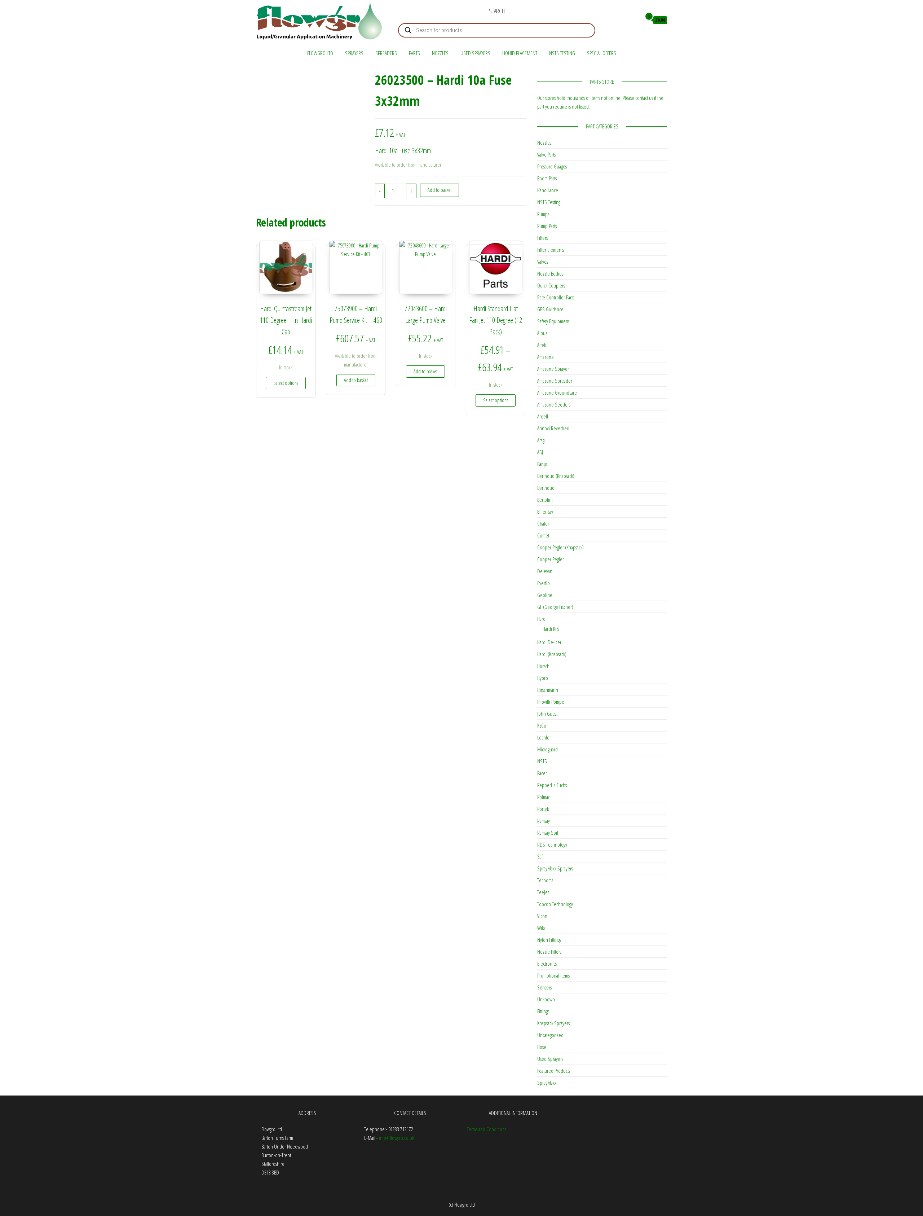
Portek (543, 808)
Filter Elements (550, 249)
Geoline (544, 594)
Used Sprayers (475, 53)
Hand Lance (547, 190)
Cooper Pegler (550, 559)
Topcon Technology (555, 904)
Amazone (545, 356)
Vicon (542, 915)
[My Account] (634, 20)
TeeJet (543, 892)
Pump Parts (547, 225)
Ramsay (543, 820)
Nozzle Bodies (550, 273)
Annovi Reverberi (553, 428)
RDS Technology (552, 844)
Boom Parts (547, 178)
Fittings (543, 1011)
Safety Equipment (553, 321)
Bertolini (545, 499)
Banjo (542, 463)
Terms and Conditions (486, 1129)
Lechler (544, 737)
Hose (541, 1046)
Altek (541, 344)
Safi (540, 856)
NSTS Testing (562, 53)
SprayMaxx (546, 1082)
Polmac (543, 796)
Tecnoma (545, 880)
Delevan (544, 571)
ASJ (540, 452)
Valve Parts (546, 154)
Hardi (542, 618)
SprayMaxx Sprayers (555, 868)
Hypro (542, 677)
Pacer (542, 773)
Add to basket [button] (356, 380)
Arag (540, 440)
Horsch (543, 666)
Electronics (547, 963)
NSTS (542, 761)
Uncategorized (550, 1035)
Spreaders (386, 53)
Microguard (547, 749)
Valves (542, 261)
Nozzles (440, 53)
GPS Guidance (550, 309)
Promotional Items (553, 975)
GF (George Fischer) (555, 606)
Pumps (543, 214)
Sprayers (354, 53)
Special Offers (601, 53)
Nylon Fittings (549, 939)
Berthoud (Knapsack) (555, 475)
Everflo (543, 583)
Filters (542, 237)
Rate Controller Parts (555, 297)
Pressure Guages (552, 166)
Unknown (546, 999)
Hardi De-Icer (549, 642)
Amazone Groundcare (557, 392)
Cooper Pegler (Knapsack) (560, 547)
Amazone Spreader (554, 380)
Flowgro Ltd (320, 53)
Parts (414, 53)
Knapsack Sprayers (553, 1023)
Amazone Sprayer (553, 368)
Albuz (542, 333)
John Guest (547, 713)
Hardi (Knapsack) (551, 654)
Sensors (544, 987)
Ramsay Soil (547, 832)
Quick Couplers (551, 285)
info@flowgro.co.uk (396, 1137)
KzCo (541, 725)
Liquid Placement (519, 53)
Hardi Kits (551, 628)
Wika (541, 927)
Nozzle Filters (549, 951)
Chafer (543, 523)
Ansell (542, 416)
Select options (285, 382)
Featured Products (553, 1070)
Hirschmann (547, 689)
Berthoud (546, 487)
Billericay (545, 511)
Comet (543, 535)
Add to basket (439, 189)
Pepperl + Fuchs (552, 785)
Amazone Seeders (553, 404)
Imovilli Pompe (550, 701)
